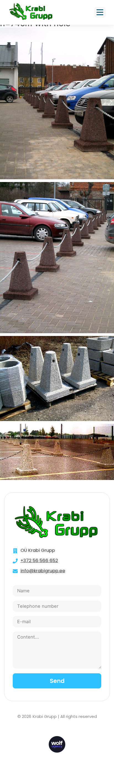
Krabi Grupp (45, 716)
